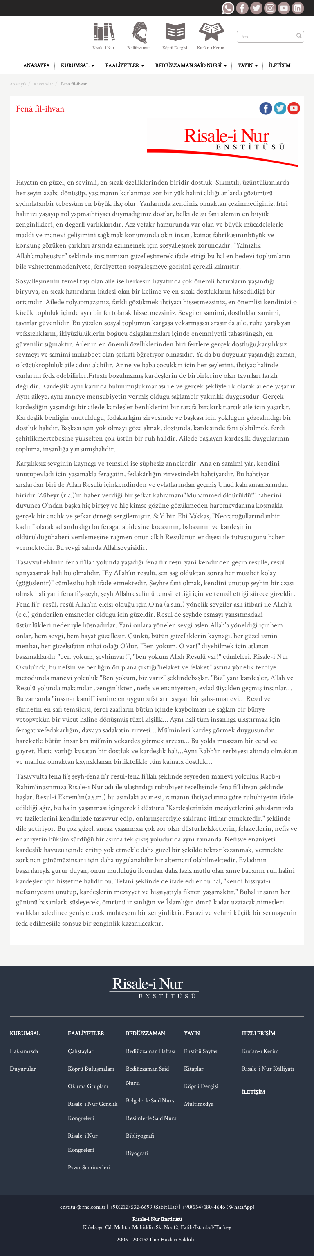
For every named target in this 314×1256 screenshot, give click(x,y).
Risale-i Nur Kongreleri (83, 1143)
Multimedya (198, 1104)
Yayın (246, 65)
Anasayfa (36, 65)
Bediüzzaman (139, 48)
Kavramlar (43, 84)
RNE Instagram (269, 8)
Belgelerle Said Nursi (151, 1100)
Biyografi (137, 1153)
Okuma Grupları (88, 1086)
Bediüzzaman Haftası (150, 1051)
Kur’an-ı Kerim (260, 1051)
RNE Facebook (242, 8)
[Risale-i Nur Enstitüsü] (43, 33)
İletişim (280, 65)
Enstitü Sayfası (201, 1051)
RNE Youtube (283, 8)
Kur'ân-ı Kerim (210, 48)
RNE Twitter (255, 8)
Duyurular (23, 1069)
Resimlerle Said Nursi (152, 1118)
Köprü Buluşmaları (91, 1069)
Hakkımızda (24, 1051)
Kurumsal (75, 65)
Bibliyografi (140, 1136)
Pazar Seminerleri (89, 1167)
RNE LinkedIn (297, 8)
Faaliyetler (122, 65)
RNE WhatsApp (228, 8)
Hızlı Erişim (258, 1033)
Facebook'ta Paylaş (265, 108)
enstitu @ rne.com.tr (82, 1207)
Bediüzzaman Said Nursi (189, 65)
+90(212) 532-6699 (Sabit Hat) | (146, 1207)
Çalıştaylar (81, 1051)
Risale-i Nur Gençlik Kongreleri (92, 1111)
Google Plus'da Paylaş (293, 108)
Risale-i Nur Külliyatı (268, 1069)
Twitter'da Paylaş (279, 108)
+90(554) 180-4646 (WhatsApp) (218, 1207)
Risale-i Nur (103, 48)
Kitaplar (194, 1069)
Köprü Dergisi (174, 48)
